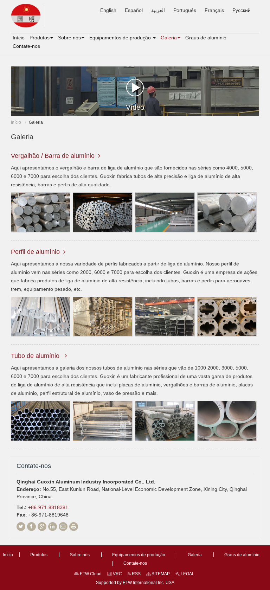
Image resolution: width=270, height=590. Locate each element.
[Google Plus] (42, 526)
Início (16, 122)
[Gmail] (63, 526)
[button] (41, 37)
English (108, 10)
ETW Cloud (90, 573)
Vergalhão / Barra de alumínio (53, 155)
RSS (136, 573)
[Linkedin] (52, 526)
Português (184, 10)
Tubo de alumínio (36, 355)
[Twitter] (21, 526)
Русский (241, 10)
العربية (158, 10)
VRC (117, 573)
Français (214, 10)
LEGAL (187, 573)
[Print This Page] (73, 526)
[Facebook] (31, 526)
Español (134, 10)
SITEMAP (160, 573)
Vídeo (135, 107)
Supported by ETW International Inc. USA (135, 582)
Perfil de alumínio (35, 251)
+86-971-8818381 (48, 507)
